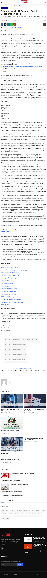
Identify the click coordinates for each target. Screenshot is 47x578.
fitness (3, 518)
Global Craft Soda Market (6, 281)
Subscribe (20, 564)
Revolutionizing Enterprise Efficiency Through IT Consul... (11, 410)
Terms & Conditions (41, 574)
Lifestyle (43, 510)
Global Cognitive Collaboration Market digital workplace (15, 359)
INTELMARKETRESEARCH (28, 441)
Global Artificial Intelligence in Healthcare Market (10, 273)
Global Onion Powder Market (6, 280)
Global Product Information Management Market (10, 265)
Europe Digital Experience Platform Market (9, 278)
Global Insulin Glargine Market (7, 305)
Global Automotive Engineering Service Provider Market (12, 302)
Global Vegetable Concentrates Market (8, 297)
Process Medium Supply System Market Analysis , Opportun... (10, 460)
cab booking (4, 515)
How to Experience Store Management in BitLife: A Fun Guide (39, 545)
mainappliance (35, 541)
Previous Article (19, 368)
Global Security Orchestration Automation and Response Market (13, 269)
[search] (45, 2)
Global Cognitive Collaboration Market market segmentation (16, 361)
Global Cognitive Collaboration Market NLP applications (15, 351)
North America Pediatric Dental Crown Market (10, 267)
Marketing (16, 513)
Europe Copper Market (5, 296)
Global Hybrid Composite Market (7, 277)
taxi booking (28, 513)
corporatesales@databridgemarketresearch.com (13, 332)
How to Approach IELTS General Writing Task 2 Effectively (22, 473)
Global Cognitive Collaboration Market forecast (13, 341)
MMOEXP (10, 515)
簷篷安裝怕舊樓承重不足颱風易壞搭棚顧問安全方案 (19, 484)
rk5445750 (11, 474)
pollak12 (34, 548)
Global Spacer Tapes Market (6, 301)
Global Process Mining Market (7, 283)
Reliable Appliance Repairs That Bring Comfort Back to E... (39, 538)
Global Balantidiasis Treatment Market (8, 291)
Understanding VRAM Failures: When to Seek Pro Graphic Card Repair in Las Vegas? (12, 371)
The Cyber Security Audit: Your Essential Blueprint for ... (10, 431)
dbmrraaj (10, 379)
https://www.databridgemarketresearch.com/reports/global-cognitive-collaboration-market (23, 66)
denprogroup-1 (27, 553)
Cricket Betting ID (17, 515)
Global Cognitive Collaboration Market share (30, 339)
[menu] (1, 2)
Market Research (12, 5)
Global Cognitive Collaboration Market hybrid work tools (15, 349)
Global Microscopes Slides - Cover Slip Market (10, 275)
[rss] (2, 548)
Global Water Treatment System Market (9, 288)
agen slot (7, 518)
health (12, 510)
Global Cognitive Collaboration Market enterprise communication (17, 346)
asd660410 (11, 485)
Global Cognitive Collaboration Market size (12, 339)
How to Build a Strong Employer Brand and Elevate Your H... (34, 410)
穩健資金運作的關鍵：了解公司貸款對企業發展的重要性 (12, 495)
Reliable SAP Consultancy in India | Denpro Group (34, 551)
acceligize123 (3, 412)
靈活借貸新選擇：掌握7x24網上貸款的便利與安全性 (12, 491)
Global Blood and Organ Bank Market (8, 285)
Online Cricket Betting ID (37, 515)
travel (7, 510)
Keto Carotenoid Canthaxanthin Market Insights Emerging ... (33, 439)
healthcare (10, 513)
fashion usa (40, 513)
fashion (3, 510)
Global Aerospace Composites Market (8, 294)
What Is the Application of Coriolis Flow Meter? (34, 370)
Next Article (26, 368)
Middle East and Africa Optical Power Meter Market (11, 299)
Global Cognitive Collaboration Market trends (32, 341)
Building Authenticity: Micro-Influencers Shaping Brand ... (10, 452)
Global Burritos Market (5, 286)
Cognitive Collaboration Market (16, 27)
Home (2, 5)
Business (5, 5)
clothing (21, 513)
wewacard (3, 481)
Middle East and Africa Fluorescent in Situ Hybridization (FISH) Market (15, 270)
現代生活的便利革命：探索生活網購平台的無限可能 (11, 480)
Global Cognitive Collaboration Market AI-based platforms (15, 344)
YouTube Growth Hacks (26, 515)
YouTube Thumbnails (35, 510)
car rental (34, 513)
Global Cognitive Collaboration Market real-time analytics (15, 354)
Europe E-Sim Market (5, 304)
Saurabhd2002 (3, 433)
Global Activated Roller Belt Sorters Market (9, 293)
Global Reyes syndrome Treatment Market (9, 289)
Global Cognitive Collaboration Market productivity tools (15, 356)
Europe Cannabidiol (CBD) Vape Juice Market (10, 272)
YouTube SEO (4, 513)
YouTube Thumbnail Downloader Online (22, 510)
